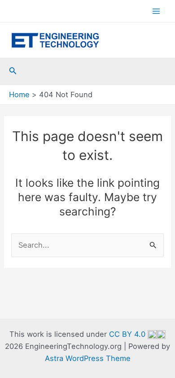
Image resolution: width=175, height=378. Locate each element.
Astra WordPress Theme (88, 358)
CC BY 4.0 (128, 334)
